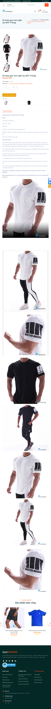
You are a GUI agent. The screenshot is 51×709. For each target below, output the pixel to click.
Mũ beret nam (6, 680)
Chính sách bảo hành (23, 684)
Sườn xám (4, 677)
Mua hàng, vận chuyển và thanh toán (24, 675)
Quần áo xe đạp (6, 685)
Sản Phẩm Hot (37, 677)
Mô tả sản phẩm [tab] (7, 110)
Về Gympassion (39, 671)
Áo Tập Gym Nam (44, 19)
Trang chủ (35, 19)
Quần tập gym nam (7, 674)
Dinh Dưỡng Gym (38, 680)
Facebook (46, 1)
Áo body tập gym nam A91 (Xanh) (37, 630)
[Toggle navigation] (35, 11)
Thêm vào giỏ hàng (10, 95)
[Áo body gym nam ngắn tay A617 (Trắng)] (6, 103)
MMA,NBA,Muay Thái (7, 682)
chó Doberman (6, 686)
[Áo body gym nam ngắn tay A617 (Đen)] (29, 103)
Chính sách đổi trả (23, 678)
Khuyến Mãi (37, 674)
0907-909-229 (11, 6)
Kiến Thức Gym (38, 682)
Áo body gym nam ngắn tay (25, 83)
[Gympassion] (7, 11)
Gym (9, 652)
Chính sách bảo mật (23, 681)
